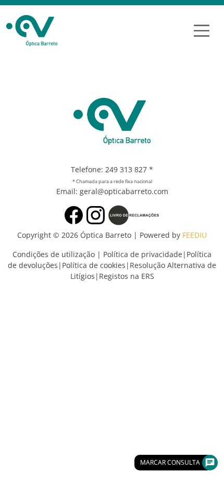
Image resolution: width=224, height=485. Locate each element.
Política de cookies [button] (94, 265)
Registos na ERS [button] (126, 276)
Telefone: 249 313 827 (109, 169)
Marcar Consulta (170, 462)
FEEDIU (194, 235)
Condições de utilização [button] (54, 254)
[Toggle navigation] (201, 31)
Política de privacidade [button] (142, 254)
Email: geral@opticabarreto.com (112, 191)
